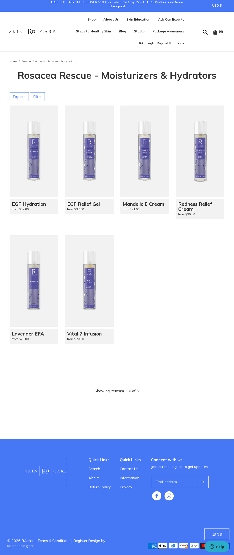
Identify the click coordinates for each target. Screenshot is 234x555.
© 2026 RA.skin (21, 540)
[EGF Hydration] (34, 151)
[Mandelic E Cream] (144, 151)
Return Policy (99, 487)
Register (80, 540)
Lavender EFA (28, 334)
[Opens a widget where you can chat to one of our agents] (216, 547)
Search (94, 468)
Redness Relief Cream (195, 206)
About (93, 478)
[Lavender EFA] (34, 281)
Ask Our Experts (171, 19)
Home (13, 61)
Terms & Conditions (53, 540)
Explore (19, 96)
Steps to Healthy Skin (93, 31)
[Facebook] (156, 495)
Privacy (126, 487)
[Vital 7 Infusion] (89, 281)
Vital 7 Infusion (84, 334)
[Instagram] (169, 495)
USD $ (217, 5)
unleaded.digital (20, 545)
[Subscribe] (202, 482)
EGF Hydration (29, 204)
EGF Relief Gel (83, 204)
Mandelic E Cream (143, 204)
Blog (122, 31)
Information (129, 478)
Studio (139, 31)
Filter (37, 96)
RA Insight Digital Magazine (161, 43)
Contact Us (129, 468)
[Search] (206, 31)
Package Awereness (168, 31)
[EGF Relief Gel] (89, 151)
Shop (92, 19)
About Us (111, 19)
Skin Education (138, 19)
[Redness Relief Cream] (200, 151)
